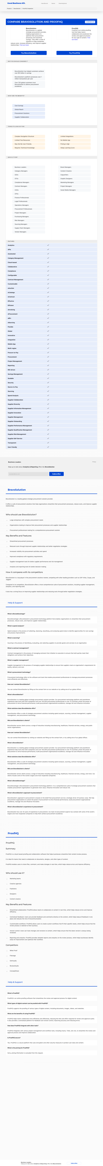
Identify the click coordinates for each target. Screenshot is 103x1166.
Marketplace (63, 3)
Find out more (24, 45)
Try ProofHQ (74, 53)
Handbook (44, 3)
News (53, 3)
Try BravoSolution (28, 53)
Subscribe (56, 474)
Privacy (94, 461)
